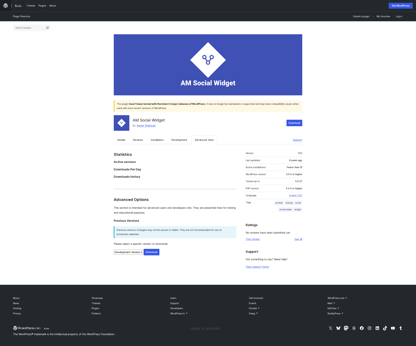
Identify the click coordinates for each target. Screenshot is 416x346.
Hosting (17, 308)
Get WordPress (401, 5)
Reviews (138, 139)
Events (252, 303)
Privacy (17, 313)
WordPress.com (337, 298)
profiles (279, 203)
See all (298, 239)
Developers (176, 308)
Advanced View (204, 139)
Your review (253, 239)
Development (179, 139)
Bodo (46, 328)
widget (297, 209)
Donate (254, 308)
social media (286, 209)
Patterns (96, 313)
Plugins (95, 308)
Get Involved (256, 298)
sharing (289, 203)
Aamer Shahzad (146, 125)
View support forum (257, 266)
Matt (331, 303)
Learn (173, 298)
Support (297, 139)
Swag (253, 313)
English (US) (295, 195)
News (16, 303)
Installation (157, 139)
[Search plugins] (47, 28)
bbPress (333, 308)
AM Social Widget (149, 120)
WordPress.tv (179, 313)
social (298, 203)
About (16, 298)
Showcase (97, 298)
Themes (96, 303)
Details (121, 139)
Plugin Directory (21, 16)
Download (294, 123)
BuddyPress (335, 313)
